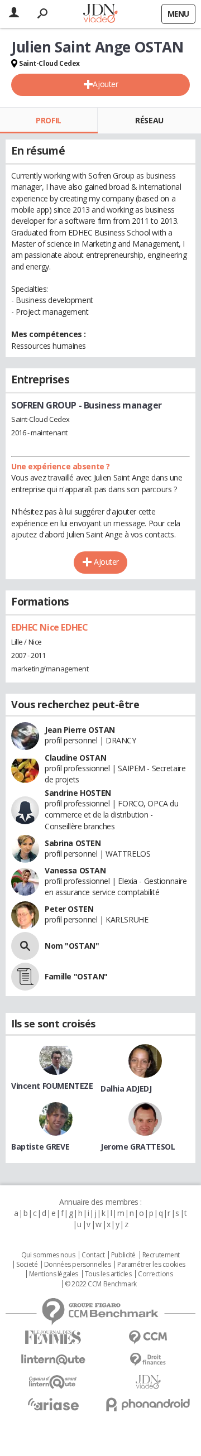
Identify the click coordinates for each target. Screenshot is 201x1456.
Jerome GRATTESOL (137, 1146)
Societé (26, 1264)
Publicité (123, 1255)
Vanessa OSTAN (75, 870)
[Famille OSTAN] (25, 977)
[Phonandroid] (147, 1404)
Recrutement (161, 1255)
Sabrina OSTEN (73, 843)
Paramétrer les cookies (151, 1264)
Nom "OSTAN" (72, 945)
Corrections (155, 1274)
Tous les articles (108, 1274)
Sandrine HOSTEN (78, 792)
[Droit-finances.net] (147, 1360)
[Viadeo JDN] (147, 1382)
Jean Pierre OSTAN (80, 729)
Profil (48, 120)
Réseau (149, 120)
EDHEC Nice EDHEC (49, 627)
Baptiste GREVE (40, 1146)
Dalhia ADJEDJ (126, 1088)
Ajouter (105, 84)
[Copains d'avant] (53, 1382)
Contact (93, 1255)
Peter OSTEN (69, 909)
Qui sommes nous (48, 1255)
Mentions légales (53, 1274)
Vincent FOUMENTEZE (52, 1085)
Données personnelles (77, 1264)
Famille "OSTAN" (76, 976)
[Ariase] (53, 1404)
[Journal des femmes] (53, 1337)
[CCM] (147, 1337)
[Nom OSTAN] (25, 946)
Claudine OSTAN (75, 757)
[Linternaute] (53, 1359)
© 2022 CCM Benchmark (101, 1284)
